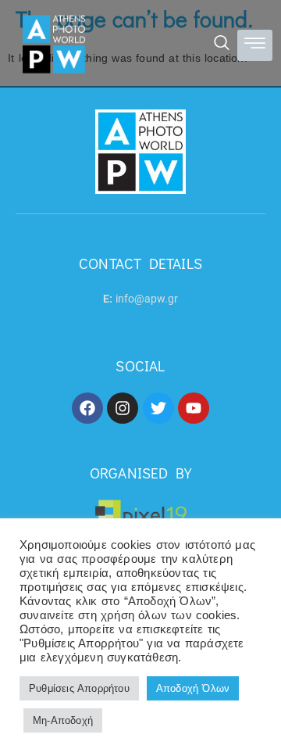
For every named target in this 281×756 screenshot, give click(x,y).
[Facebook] (87, 408)
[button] (221, 44)
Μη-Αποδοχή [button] (63, 720)
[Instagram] (122, 408)
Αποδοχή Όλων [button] (192, 688)
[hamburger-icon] (254, 46)
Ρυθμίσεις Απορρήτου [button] (79, 688)
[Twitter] (158, 408)
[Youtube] (193, 408)
